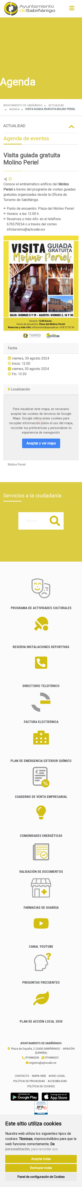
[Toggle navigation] (72, 9)
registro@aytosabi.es (42, 1062)
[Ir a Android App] (24, 1096)
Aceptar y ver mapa (41, 443)
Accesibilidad (57, 1081)
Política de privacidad (29, 1081)
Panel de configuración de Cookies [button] (41, 1177)
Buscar (55, 521)
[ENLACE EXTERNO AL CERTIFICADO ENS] (41, 1109)
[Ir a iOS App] (55, 1096)
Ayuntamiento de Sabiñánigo (22, 105)
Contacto (22, 1075)
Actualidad (56, 105)
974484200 (31, 1057)
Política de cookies (41, 1086)
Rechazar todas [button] (41, 1168)
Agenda (14, 109)
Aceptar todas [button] (41, 1159)
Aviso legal (57, 1075)
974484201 (51, 1057)
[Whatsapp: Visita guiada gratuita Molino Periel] (10, 179)
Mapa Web (39, 1075)
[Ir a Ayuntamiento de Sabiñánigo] (29, 8)
